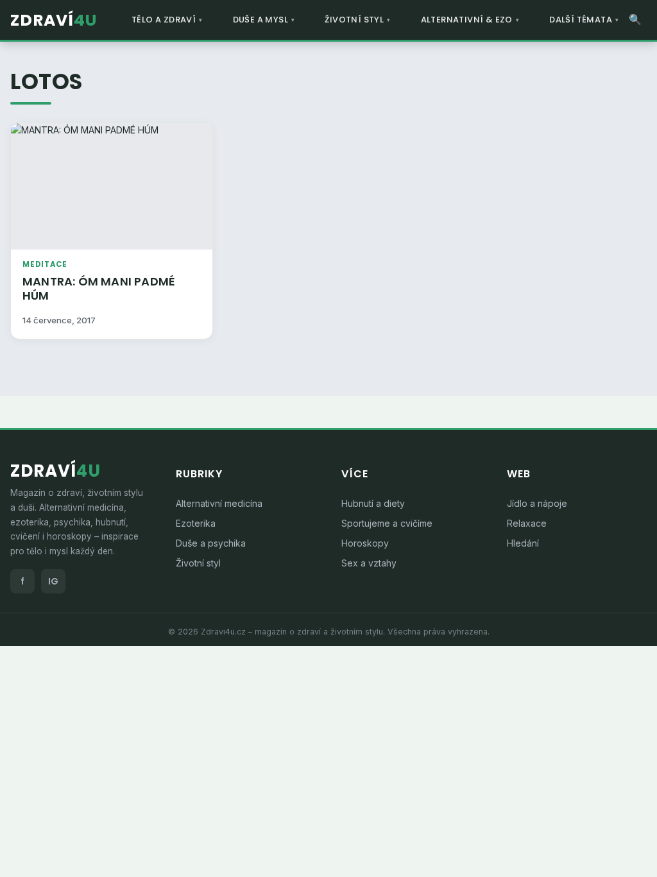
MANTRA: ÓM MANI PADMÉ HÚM (98, 288)
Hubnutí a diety (373, 503)
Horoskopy (365, 543)
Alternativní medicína (219, 503)
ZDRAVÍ (53, 20)
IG (53, 581)
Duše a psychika (211, 543)
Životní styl (198, 563)
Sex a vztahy (369, 563)
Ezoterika (196, 523)
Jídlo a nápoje (537, 503)
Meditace (44, 264)
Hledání (523, 543)
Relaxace (527, 523)
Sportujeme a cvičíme (386, 523)
